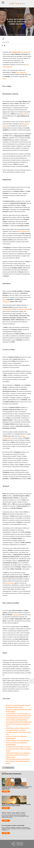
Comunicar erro (8, 767)
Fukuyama (16, 614)
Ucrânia (25, 114)
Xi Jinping (25, 52)
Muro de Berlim (22, 231)
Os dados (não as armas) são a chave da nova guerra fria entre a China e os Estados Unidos (18, 748)
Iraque (4, 299)
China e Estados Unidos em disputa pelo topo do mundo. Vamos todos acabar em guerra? (18, 761)
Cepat (4, 78)
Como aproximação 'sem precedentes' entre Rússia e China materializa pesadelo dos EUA (19, 724)
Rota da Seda (10, 583)
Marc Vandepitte (21, 72)
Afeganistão (6, 301)
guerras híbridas (7, 309)
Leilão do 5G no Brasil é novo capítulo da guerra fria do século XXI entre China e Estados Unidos (18, 755)
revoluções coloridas (23, 309)
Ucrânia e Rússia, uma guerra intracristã (17, 740)
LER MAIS (5, 791)
